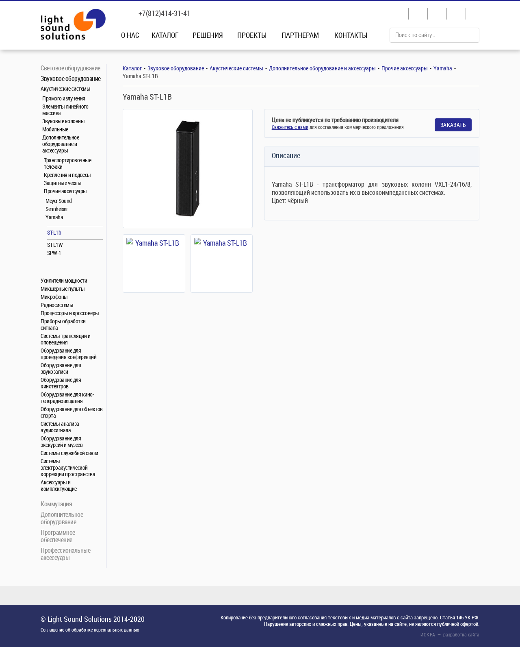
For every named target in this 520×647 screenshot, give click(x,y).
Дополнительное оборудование (62, 518)
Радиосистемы (57, 305)
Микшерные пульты (62, 288)
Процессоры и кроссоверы (70, 313)
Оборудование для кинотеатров (61, 383)
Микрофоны (54, 297)
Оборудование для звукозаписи (61, 368)
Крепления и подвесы (67, 175)
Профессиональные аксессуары (65, 554)
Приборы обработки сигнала (63, 324)
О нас (130, 35)
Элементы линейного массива (65, 109)
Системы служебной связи (69, 453)
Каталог (165, 35)
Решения (208, 35)
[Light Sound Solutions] (73, 25)
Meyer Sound (59, 201)
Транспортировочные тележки (67, 163)
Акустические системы (65, 88)
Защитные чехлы (62, 183)
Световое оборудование (70, 67)
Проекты (251, 35)
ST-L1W (55, 244)
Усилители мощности (64, 280)
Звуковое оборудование (71, 78)
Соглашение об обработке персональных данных (90, 629)
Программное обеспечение (58, 536)
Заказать (453, 125)
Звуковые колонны (63, 121)
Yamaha (54, 217)
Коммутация (56, 503)
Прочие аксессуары (65, 191)
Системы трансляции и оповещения (65, 339)
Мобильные (55, 129)
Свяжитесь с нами (290, 127)
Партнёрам (300, 35)
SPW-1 (54, 253)
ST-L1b (54, 232)
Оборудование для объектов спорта (72, 412)
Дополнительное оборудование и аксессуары (60, 143)
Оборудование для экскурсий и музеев (61, 441)
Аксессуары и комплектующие (59, 485)
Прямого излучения (63, 98)
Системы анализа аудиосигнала (60, 427)
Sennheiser (56, 209)
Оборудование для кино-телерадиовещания (67, 397)
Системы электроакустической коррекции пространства (68, 467)
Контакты (350, 35)
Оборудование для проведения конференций (68, 353)
